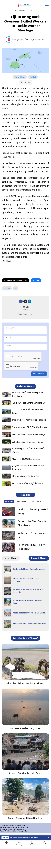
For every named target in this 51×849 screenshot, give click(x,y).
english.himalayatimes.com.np (18, 827)
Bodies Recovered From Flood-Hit (25, 818)
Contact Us (12, 831)
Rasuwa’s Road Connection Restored (29, 624)
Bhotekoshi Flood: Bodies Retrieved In (30, 569)
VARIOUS (33, 77)
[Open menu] (47, 6)
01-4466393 (10, 829)
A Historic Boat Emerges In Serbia (27, 442)
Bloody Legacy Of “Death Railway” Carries (28, 450)
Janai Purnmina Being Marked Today (33, 511)
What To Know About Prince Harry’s (28, 435)
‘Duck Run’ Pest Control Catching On (28, 403)
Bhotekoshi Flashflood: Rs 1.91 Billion (29, 613)
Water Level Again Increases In (32, 535)
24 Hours (9, 501)
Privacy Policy (23, 831)
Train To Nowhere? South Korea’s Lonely (27, 411)
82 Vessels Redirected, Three (25, 728)
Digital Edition (20, 77)
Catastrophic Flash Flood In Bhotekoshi (32, 523)
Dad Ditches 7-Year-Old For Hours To (29, 420)
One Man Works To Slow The (25, 476)
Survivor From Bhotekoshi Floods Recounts (28, 591)
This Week (21, 501)
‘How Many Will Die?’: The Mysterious (29, 427)
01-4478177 (20, 829)
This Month (35, 501)
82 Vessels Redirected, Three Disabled (26, 580)
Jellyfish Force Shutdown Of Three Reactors (28, 467)
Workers (7, 288)
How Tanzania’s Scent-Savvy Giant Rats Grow (28, 394)
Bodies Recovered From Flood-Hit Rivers (28, 602)
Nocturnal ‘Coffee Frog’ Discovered (28, 483)
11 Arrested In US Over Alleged (26, 459)
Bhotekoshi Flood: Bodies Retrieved (25, 683)
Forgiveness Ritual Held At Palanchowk (31, 547)
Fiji (16, 288)
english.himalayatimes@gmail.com (16, 825)
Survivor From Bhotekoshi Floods (25, 773)
